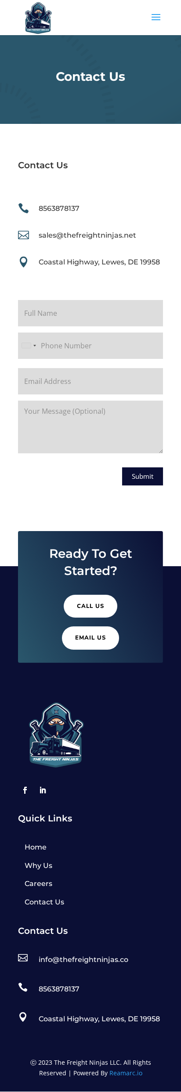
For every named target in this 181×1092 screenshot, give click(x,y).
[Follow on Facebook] (25, 790)
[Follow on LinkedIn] (43, 790)
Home (36, 847)
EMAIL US (90, 638)
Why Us (38, 865)
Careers (38, 883)
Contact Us (44, 902)
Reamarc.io (125, 1073)
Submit (142, 476)
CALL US (90, 606)
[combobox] (28, 345)
